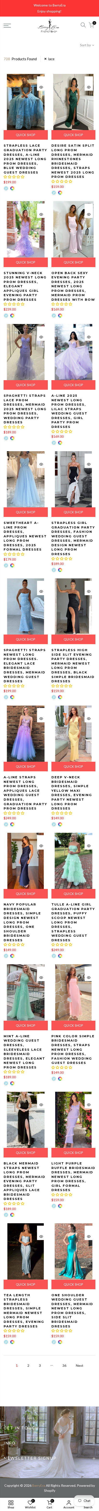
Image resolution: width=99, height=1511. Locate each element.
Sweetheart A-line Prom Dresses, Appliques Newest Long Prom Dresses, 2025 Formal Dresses (25, 536)
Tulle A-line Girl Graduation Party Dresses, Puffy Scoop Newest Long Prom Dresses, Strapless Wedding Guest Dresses (73, 922)
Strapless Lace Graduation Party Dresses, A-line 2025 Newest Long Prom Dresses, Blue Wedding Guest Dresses (25, 159)
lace (51, 59)
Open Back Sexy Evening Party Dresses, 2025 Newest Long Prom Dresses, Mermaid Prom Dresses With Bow (73, 286)
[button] (14, 177)
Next (79, 1365)
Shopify (49, 1490)
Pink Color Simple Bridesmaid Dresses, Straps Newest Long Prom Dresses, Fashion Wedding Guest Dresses (73, 1049)
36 (64, 1365)
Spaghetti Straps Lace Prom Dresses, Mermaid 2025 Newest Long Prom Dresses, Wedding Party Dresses (25, 409)
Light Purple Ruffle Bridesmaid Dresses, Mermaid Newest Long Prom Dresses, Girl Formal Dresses (73, 1176)
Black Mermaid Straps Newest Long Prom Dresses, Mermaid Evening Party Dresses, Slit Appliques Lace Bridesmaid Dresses (24, 1181)
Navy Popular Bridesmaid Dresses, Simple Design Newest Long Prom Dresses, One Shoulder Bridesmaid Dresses (22, 922)
